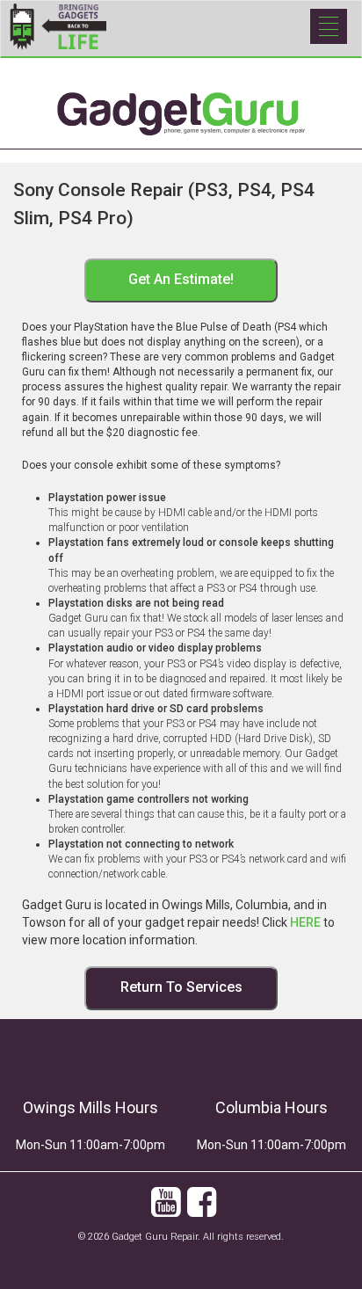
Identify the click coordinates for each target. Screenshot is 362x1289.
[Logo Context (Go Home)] (181, 79)
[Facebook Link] (201, 1210)
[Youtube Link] (165, 1210)
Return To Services (181, 987)
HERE (305, 922)
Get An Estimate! (181, 279)
